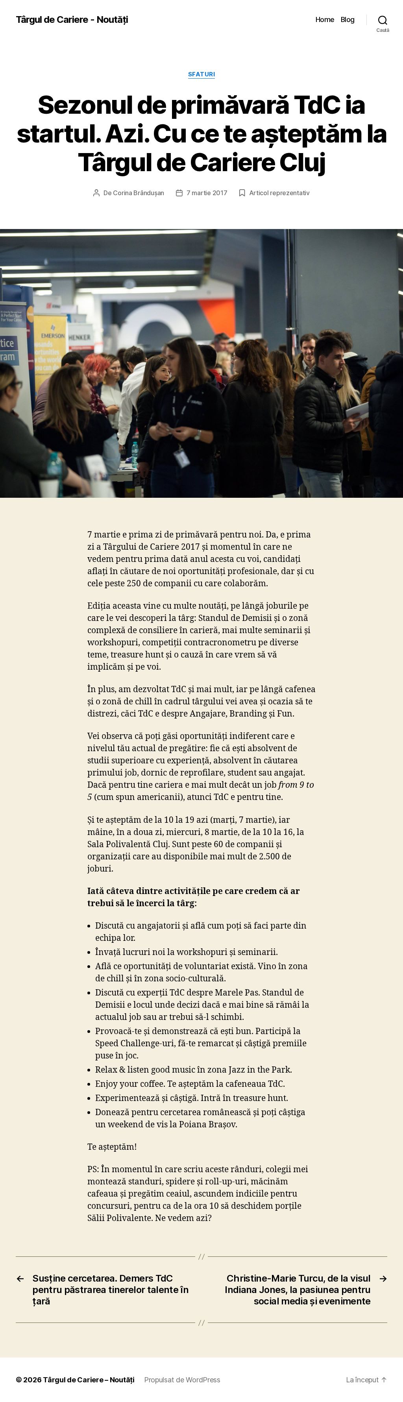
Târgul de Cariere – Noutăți (89, 1380)
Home (325, 19)
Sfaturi (201, 74)
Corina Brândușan (138, 193)
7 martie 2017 (207, 193)
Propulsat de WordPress (182, 1380)
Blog (348, 19)
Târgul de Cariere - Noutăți (72, 19)
